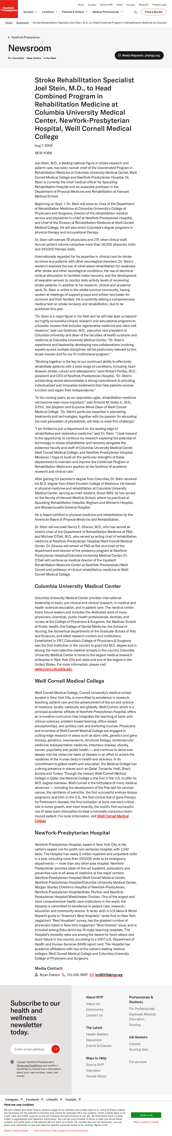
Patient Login (160, 4)
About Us (93, 1003)
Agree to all (146, 1115)
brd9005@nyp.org (108, 975)
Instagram (14, 1100)
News (119, 4)
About (81, 4)
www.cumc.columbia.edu (53, 669)
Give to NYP (106, 4)
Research (143, 4)
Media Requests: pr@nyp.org (141, 55)
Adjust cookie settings (16, 1130)
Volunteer (93, 1070)
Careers (92, 4)
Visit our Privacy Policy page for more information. (61, 1130)
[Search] (135, 12)
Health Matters (97, 1034)
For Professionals (142, 1008)
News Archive (34, 58)
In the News (50, 58)
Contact (130, 4)
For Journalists (16, 58)
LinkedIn (54, 1100)
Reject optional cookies (146, 1122)
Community (94, 1009)
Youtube (73, 1100)
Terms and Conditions (29, 1065)
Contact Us (94, 1015)
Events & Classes (99, 1045)
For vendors (138, 1062)
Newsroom (22, 22)
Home (8, 22)
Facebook (35, 1100)
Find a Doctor (154, 12)
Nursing (135, 1024)
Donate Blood (96, 1076)
